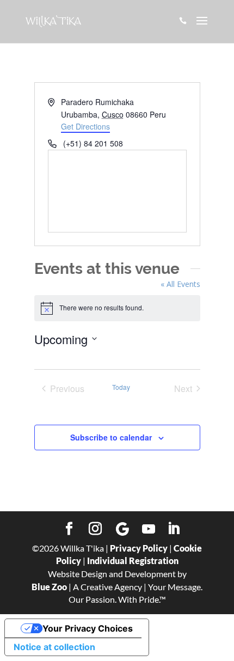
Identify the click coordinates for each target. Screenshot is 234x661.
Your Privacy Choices (87, 628)
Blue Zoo (49, 587)
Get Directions (85, 126)
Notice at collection (54, 646)
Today (121, 387)
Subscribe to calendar (111, 437)
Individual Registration (132, 560)
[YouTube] (148, 529)
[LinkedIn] (173, 529)
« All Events (180, 284)
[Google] (122, 529)
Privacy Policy (139, 548)
